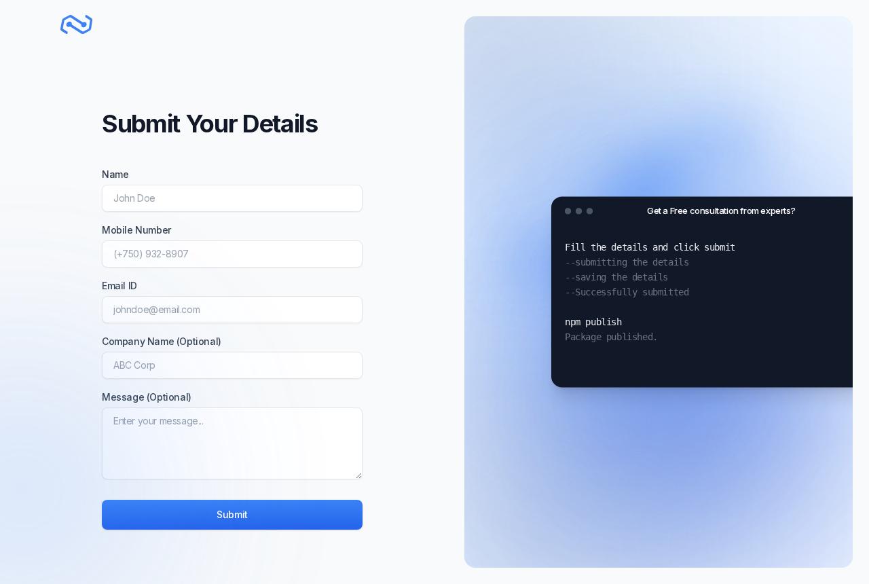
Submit (232, 514)
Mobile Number (136, 230)
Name (115, 174)
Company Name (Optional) (161, 341)
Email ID (119, 285)
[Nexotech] (77, 25)
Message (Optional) (146, 397)
